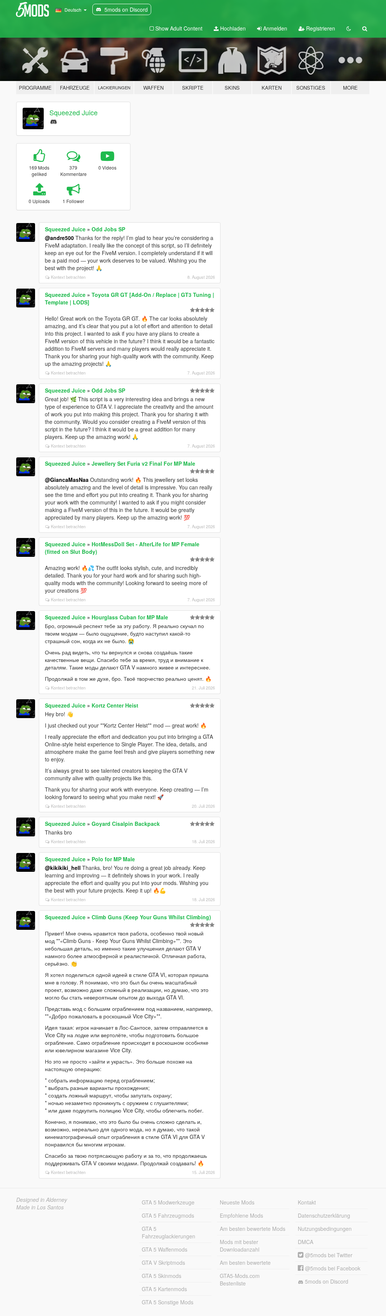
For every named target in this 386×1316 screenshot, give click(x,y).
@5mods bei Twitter (327, 1255)
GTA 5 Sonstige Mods (167, 1302)
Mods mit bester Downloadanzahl (239, 1245)
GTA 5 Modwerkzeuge (168, 1202)
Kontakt (307, 1202)
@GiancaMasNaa (67, 479)
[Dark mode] (349, 28)
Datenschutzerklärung (324, 1215)
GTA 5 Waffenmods (164, 1249)
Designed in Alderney (41, 1199)
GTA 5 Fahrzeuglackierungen (168, 1232)
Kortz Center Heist (115, 705)
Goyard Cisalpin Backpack (126, 823)
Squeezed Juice (73, 112)
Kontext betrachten (68, 277)
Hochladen (232, 28)
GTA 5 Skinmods (161, 1275)
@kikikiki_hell (63, 867)
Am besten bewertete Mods (252, 1228)
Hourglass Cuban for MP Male (130, 617)
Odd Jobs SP (108, 229)
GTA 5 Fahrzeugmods (168, 1215)
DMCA (305, 1242)
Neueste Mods (237, 1202)
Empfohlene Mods (241, 1215)
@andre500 (59, 237)
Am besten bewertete (245, 1262)
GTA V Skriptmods (163, 1262)
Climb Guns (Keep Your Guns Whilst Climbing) (151, 917)
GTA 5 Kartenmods (164, 1289)
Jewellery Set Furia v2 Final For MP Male (143, 463)
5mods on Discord (325, 1281)
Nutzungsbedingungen (325, 1228)
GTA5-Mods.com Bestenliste (240, 1279)
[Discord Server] (53, 120)
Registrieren (320, 28)
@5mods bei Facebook (331, 1268)
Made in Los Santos (40, 1207)
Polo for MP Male (113, 859)
